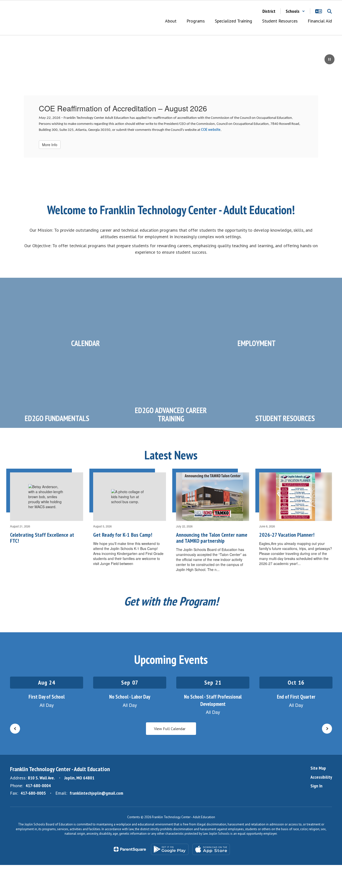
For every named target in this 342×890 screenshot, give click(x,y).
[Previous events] (15, 729)
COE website (211, 130)
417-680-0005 (33, 793)
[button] (295, 11)
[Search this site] (329, 11)
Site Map (318, 768)
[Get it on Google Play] (170, 849)
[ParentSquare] (129, 849)
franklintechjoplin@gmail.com (96, 793)
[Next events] (327, 729)
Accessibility (321, 777)
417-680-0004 (38, 785)
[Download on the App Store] (211, 849)
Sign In (316, 786)
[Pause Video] (329, 59)
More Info (49, 144)
